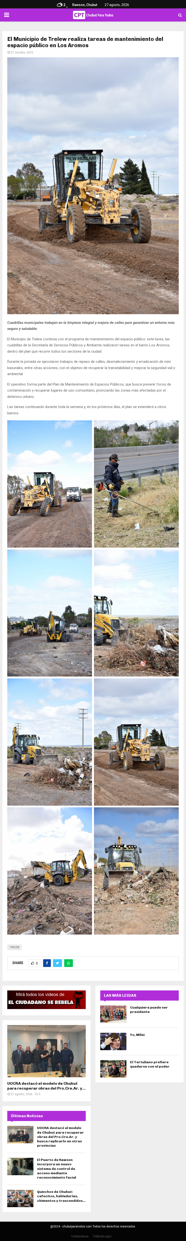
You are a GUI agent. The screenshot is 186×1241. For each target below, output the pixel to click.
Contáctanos (80, 1236)
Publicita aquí (102, 1236)
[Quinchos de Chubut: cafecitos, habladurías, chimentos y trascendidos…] (20, 1198)
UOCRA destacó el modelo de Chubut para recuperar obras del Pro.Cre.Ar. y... (46, 1086)
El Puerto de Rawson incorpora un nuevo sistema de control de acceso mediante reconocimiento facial (56, 1169)
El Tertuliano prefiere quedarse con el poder (150, 1064)
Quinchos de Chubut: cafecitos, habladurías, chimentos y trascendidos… (61, 1196)
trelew (14, 947)
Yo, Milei (137, 1035)
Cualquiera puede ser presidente (149, 1009)
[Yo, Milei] (113, 1041)
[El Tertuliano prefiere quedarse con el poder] (113, 1069)
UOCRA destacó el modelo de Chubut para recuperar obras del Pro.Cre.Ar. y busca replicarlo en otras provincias (60, 1137)
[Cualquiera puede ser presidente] (113, 1014)
